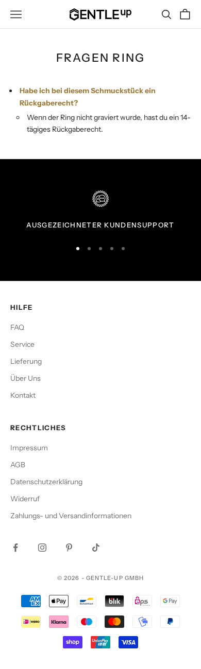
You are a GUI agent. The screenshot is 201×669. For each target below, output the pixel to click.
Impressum (29, 447)
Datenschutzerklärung (46, 481)
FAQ (17, 327)
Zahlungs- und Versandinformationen (70, 515)
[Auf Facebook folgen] (15, 547)
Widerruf (25, 498)
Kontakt (23, 395)
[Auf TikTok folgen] (96, 547)
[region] (100, 210)
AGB (17, 464)
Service (22, 344)
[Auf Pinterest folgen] (69, 547)
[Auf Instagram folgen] (42, 547)
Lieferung (26, 361)
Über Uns (25, 378)
